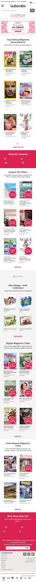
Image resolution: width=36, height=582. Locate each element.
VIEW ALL (18, 267)
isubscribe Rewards (7, 569)
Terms (3, 567)
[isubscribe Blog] (33, 554)
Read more (22, 16)
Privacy (3, 564)
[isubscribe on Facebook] (25, 554)
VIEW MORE (18, 336)
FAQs (3, 562)
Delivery (3, 560)
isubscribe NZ (31, 558)
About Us (4, 556)
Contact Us (4, 554)
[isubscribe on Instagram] (29, 554)
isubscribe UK (31, 560)
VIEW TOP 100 (18, 147)
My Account (4, 558)
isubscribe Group (30, 562)
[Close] (34, 540)
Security (3, 565)
